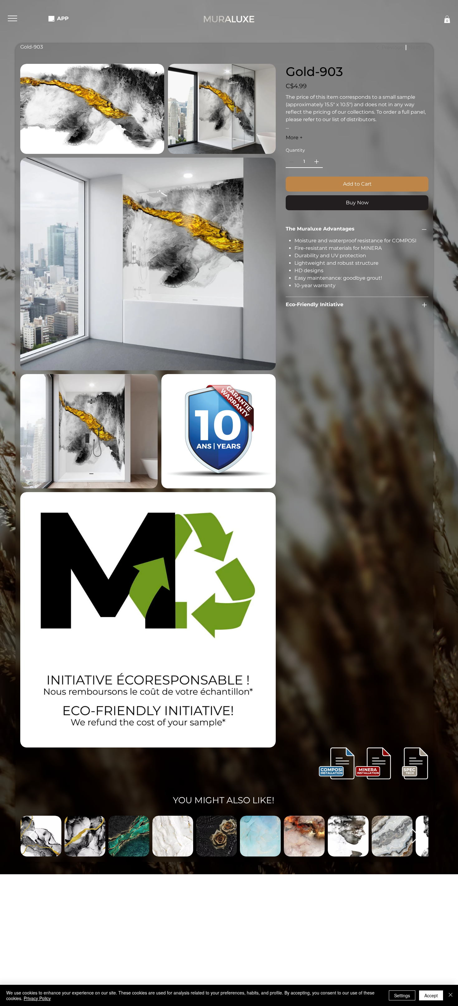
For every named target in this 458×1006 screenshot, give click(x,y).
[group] (224, 836)
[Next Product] (415, 835)
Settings (402, 995)
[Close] (450, 995)
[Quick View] (84, 836)
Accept (431, 995)
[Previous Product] (32, 835)
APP (63, 18)
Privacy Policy (37, 998)
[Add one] (316, 161)
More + (294, 137)
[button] (12, 18)
